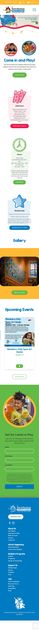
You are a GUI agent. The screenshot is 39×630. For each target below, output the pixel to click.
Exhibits (10, 556)
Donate (10, 570)
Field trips (11, 586)
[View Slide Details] (19, 23)
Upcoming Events (13, 547)
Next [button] (36, 23)
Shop (9, 574)
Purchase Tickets (19, 126)
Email (7, 447)
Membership (16, 516)
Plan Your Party (13, 584)
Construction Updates (15, 549)
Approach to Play (14, 533)
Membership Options (19, 228)
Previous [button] (2, 23)
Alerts (23, 2)
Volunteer (11, 572)
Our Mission (12, 531)
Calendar (19, 182)
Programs (11, 558)
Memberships (12, 568)
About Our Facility (19, 292)
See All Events (19, 376)
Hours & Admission (14, 581)
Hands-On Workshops (15, 561)
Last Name (8, 465)
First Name (8, 456)
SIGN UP (19, 486)
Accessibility (12, 588)
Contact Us (11, 540)
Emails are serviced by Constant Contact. (21, 481)
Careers (32, 2)
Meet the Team (13, 535)
